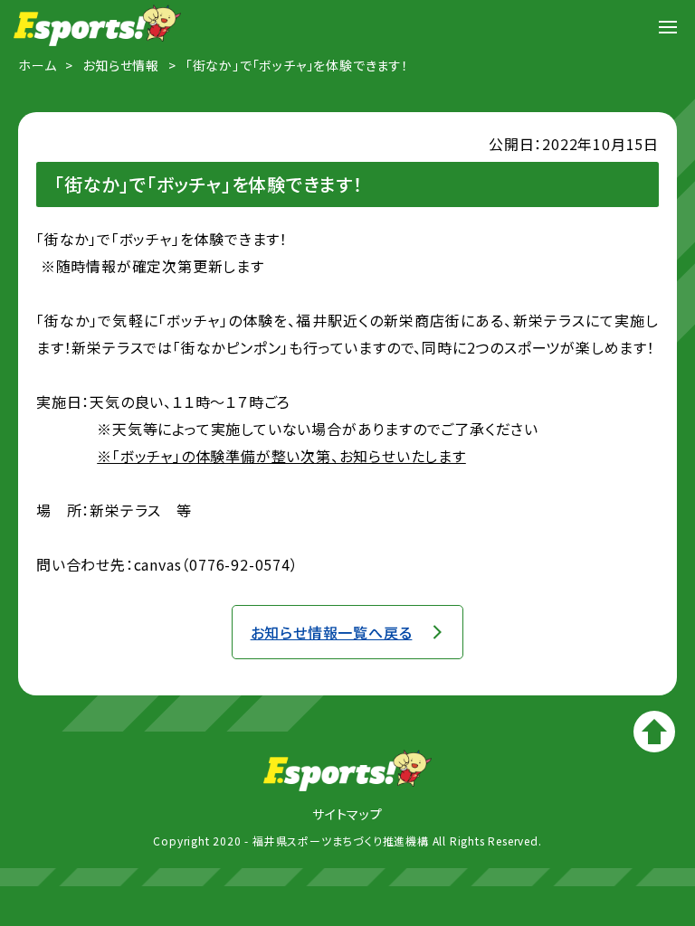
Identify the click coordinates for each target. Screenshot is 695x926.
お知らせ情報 (120, 65)
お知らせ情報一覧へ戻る (332, 632)
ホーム (37, 65)
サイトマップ (347, 814)
